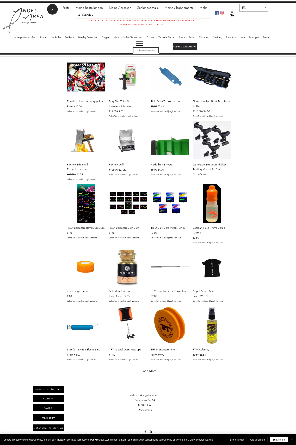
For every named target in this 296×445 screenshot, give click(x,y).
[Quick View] (86, 77)
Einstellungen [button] (237, 439)
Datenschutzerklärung (201, 439)
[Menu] (139, 43)
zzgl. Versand (91, 111)
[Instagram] (222, 13)
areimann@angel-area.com (145, 395)
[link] (232, 13)
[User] (52, 9)
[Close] (292, 439)
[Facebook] (217, 13)
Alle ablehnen (257, 439)
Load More (149, 371)
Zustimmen (279, 439)
